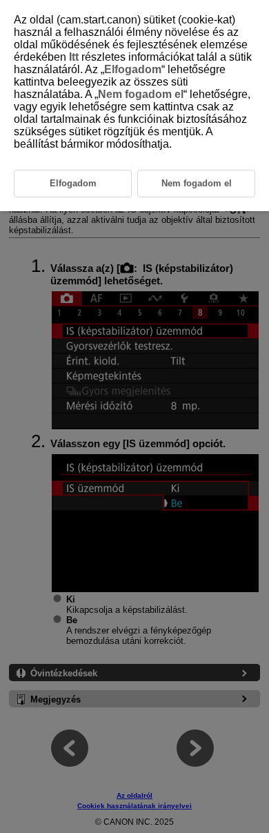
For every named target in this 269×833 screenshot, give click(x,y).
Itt (74, 57)
